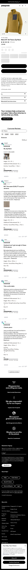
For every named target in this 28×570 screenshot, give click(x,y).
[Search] (19, 5)
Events (3, 533)
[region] (14, 556)
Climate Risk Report (15, 519)
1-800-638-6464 (18, 492)
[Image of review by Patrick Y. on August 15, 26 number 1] (7, 204)
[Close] (25, 545)
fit (2, 134)
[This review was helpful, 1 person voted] (23, 318)
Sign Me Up (6, 465)
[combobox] (24, 139)
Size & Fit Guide (8, 482)
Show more (4, 137)
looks (12, 134)
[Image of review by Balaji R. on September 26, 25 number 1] (7, 156)
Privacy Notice (14, 512)
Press (11, 528)
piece (16, 134)
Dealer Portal (13, 509)
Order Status (15, 477)
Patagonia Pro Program (16, 506)
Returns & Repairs (8, 486)
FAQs (5, 477)
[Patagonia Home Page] (5, 6)
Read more (17, 199)
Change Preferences (14, 565)
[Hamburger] (25, 5)
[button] (14, 22)
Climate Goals (5, 523)
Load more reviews (14, 372)
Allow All (14, 558)
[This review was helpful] (22, 366)
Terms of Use (13, 522)
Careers (12, 525)
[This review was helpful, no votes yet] (22, 177)
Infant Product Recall (15, 534)
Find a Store (5, 539)
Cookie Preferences (7, 495)
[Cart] (22, 5)
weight (7, 134)
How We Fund (5, 531)
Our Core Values (6, 511)
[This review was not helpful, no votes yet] (25, 177)
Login (18, 486)
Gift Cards (4, 536)
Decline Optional (14, 562)
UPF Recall (13, 531)
